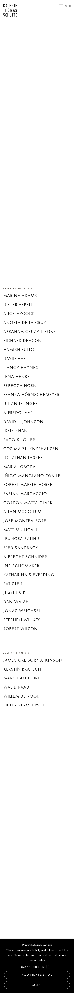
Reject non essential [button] (37, 974)
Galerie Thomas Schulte (11, 10)
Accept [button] (37, 984)
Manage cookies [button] (32, 966)
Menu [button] (68, 6)
